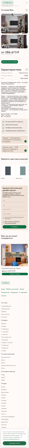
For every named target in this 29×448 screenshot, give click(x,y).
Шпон (3, 360)
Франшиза (14, 292)
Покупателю (5, 292)
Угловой (3, 351)
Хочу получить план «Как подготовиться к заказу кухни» (14, 218)
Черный (3, 395)
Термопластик (5, 357)
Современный (5, 309)
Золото (3, 414)
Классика (4, 317)
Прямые (3, 324)
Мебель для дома (12, 289)
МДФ (3, 375)
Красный (4, 411)
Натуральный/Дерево (8, 417)
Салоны (3, 296)
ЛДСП (3, 378)
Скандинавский (6, 306)
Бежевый (4, 390)
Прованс (4, 312)
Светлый (3, 425)
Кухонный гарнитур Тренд (11, 268)
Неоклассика (5, 314)
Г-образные (4, 340)
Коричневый (5, 392)
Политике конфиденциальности (11, 439)
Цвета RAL (4, 422)
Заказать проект (15, 274)
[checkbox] (3, 218)
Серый (3, 398)
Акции (22, 289)
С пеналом (4, 334)
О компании (23, 292)
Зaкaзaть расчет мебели (9, 62)
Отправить (14, 227)
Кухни (3, 289)
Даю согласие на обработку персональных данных (12, 222)
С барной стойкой (6, 343)
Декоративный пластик (8, 365)
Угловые (3, 326)
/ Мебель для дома (9, 5)
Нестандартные (6, 337)
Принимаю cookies (14, 443)
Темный (3, 428)
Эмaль (3, 363)
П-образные (5, 329)
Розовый (3, 400)
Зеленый (3, 409)
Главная (3, 5)
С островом (4, 332)
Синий (3, 406)
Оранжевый (4, 419)
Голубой (3, 403)
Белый (3, 387)
